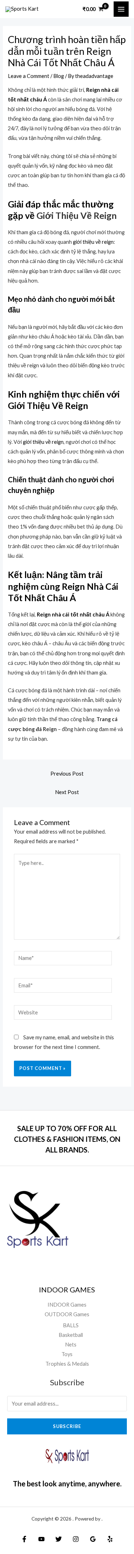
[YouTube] (41, 1539)
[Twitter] (58, 1539)
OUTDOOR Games (67, 1314)
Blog (58, 76)
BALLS (71, 1325)
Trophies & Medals (67, 1364)
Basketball (71, 1335)
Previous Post (67, 774)
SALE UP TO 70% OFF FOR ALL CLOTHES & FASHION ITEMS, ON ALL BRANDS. (67, 1139)
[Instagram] (76, 1539)
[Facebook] (24, 1539)
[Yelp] (110, 1539)
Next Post (67, 792)
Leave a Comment (28, 76)
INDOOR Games (67, 1305)
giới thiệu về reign (93, 242)
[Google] (93, 1539)
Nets (70, 1345)
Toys (67, 1354)
